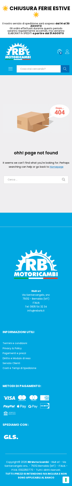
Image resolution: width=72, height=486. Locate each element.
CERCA (65, 69)
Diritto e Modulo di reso (17, 358)
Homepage (56, 167)
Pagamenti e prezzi (14, 353)
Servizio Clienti (11, 363)
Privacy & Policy (12, 348)
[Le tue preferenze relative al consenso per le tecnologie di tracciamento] (66, 480)
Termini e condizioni (15, 343)
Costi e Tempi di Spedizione (19, 368)
